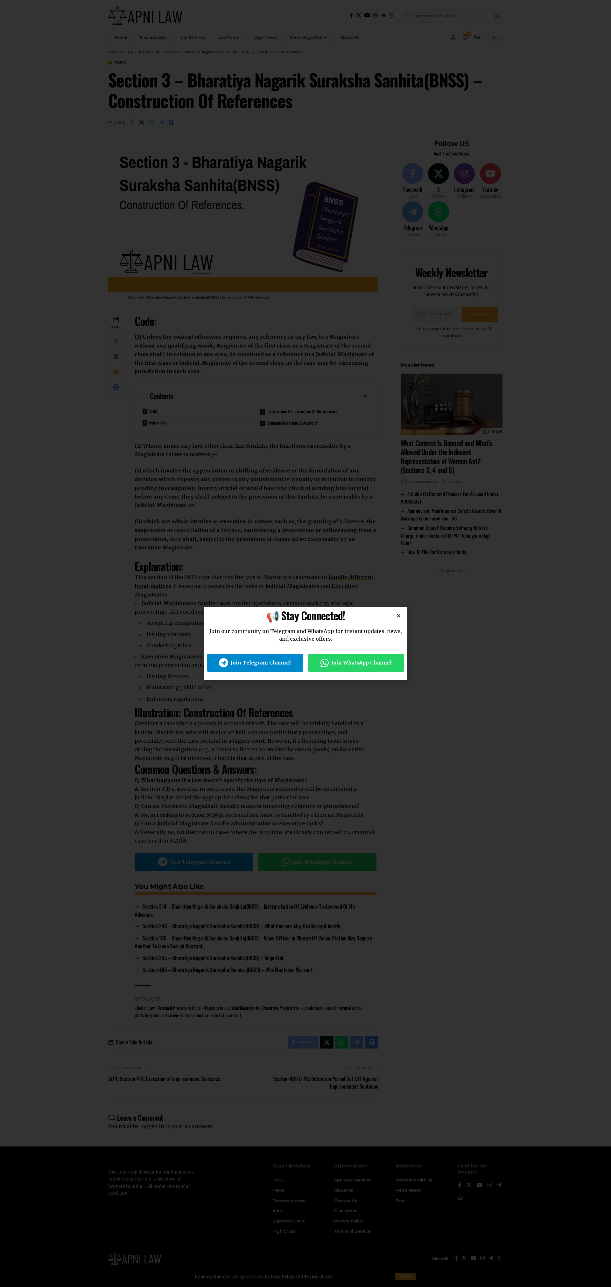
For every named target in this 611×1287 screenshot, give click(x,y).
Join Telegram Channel (261, 663)
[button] (398, 615)
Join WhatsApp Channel (361, 663)
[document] (305, 643)
